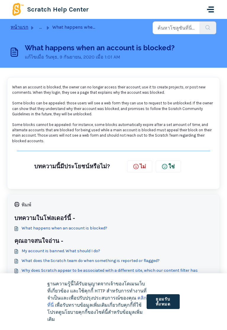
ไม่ (143, 166)
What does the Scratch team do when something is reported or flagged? (91, 260)
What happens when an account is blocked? (64, 228)
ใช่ (171, 166)
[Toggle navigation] (210, 9)
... (40, 27)
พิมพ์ (26, 205)
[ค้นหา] (208, 27)
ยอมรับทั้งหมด (163, 302)
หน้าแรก (19, 27)
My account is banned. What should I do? (61, 250)
